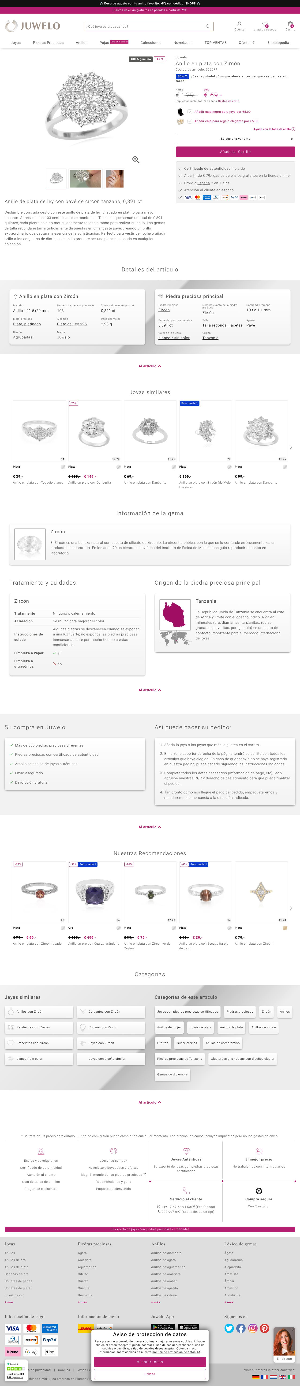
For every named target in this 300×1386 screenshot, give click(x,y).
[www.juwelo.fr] (264, 1377)
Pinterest (264, 1328)
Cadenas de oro (17, 1274)
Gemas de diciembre (172, 1074)
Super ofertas (187, 1043)
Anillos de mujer (169, 1027)
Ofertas (162, 1043)
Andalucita (233, 1295)
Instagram (253, 1328)
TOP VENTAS (216, 42)
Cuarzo (83, 1281)
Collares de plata (18, 1288)
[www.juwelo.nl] (273, 1377)
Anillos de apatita (164, 1288)
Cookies (64, 1370)
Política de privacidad (34, 1370)
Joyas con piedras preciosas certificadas (187, 1012)
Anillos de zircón (263, 1027)
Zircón (164, 310)
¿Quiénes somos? (113, 1161)
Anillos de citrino (164, 1295)
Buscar (208, 26)
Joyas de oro (14, 1295)
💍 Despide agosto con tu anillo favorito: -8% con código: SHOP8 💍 (150, 4)
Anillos (82, 42)
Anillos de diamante (166, 1253)
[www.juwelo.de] (255, 1377)
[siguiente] (290, 446)
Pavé (250, 325)
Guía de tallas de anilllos (41, 1182)
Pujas (114, 42)
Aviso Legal (86, 1370)
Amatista (85, 1260)
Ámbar (230, 1281)
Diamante (85, 1295)
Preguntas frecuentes (41, 1189)
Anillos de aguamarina (168, 1267)
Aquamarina (87, 1267)
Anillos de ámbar (164, 1281)
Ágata (82, 1253)
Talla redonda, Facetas (222, 325)
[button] (239, 26)
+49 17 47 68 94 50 (176, 1207)
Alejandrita (233, 1267)
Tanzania (210, 338)
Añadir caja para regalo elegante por (226, 121)
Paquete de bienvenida (113, 1189)
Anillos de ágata (163, 1260)
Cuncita (84, 1288)
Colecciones (151, 42)
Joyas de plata (200, 1027)
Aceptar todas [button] (150, 1362)
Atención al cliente (41, 1175)
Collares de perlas (18, 1281)
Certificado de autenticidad (41, 1168)
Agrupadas (22, 337)
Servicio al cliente (186, 1199)
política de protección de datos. (174, 1352)
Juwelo (63, 337)
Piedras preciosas (240, 1012)
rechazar (185, 1345)
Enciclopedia (278, 42)
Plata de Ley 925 (72, 324)
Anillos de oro (15, 1260)
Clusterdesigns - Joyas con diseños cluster (242, 1059)
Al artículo (148, 366)
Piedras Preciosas (48, 42)
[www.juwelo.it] (291, 1377)
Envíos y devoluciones (41, 1161)
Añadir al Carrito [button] (235, 151)
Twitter (229, 1328)
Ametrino (232, 1288)
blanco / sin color (174, 338)
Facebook (241, 1328)
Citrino (83, 1274)
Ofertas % (247, 42)
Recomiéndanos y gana (113, 1182)
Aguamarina (234, 1260)
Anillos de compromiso (223, 1043)
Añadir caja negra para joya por (223, 112)
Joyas (16, 42)
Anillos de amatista (166, 1274)
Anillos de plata (231, 1027)
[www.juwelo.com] (282, 1377)
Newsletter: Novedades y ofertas (114, 1168)
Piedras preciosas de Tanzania (179, 1059)
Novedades (182, 42)
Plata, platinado (27, 324)
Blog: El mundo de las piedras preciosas (111, 1175)
